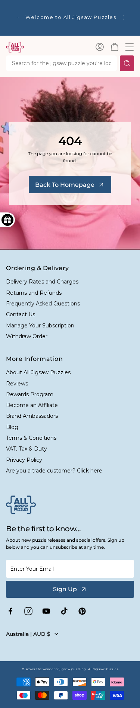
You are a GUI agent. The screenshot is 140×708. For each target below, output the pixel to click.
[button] (114, 46)
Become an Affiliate (32, 405)
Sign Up (65, 589)
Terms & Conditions (31, 438)
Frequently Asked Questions (43, 303)
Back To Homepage (64, 184)
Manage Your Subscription (40, 325)
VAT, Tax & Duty (26, 448)
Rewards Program (29, 394)
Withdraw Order (26, 336)
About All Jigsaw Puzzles (38, 372)
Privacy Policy (24, 459)
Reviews (17, 383)
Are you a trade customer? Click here (54, 470)
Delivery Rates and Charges (42, 281)
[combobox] (61, 63)
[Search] (127, 63)
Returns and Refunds (34, 292)
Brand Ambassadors (32, 416)
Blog (12, 427)
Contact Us (20, 314)
